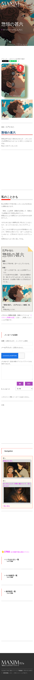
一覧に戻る (6, 506)
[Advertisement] (17, 170)
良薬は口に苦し (8, 461)
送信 (28, 383)
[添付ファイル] (20, 384)
